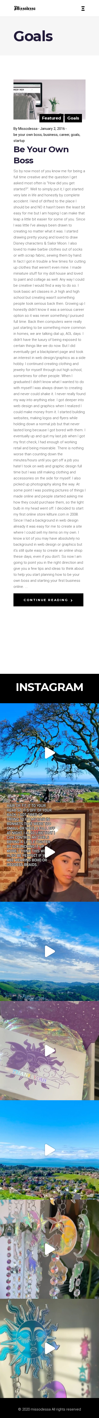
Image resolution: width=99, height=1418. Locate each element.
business (50, 135)
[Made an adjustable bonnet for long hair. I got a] (49, 852)
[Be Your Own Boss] (49, 99)
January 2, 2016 (52, 128)
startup (19, 141)
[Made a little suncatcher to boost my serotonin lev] (49, 1348)
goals (75, 135)
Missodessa (27, 128)
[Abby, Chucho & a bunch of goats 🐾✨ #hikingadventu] (49, 951)
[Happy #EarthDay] (49, 1149)
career (64, 135)
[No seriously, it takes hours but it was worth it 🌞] (49, 1249)
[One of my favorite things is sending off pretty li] (49, 1050)
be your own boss (27, 135)
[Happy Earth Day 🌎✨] (49, 752)
